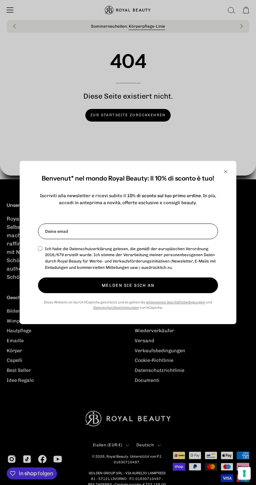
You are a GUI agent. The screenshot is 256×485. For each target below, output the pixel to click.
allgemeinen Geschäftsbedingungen (175, 302)
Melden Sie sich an (128, 285)
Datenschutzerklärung (90, 248)
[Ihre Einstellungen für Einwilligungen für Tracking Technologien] (244, 473)
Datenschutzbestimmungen (116, 307)
